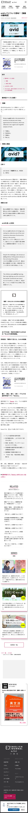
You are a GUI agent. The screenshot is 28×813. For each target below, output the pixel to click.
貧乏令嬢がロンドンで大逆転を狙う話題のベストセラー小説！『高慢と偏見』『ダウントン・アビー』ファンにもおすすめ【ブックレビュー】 (13, 495)
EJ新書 (16, 765)
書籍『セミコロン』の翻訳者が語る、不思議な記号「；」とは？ (13, 503)
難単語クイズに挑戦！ (10, 78)
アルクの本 (18, 768)
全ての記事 (6, 778)
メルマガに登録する (8, 796)
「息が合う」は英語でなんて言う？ (13, 525)
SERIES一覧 (14, 645)
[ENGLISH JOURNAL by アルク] (6, 2)
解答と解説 (8, 83)
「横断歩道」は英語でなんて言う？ (13, 528)
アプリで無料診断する (14, 809)
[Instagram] (14, 754)
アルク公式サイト (19, 782)
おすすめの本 (7, 18)
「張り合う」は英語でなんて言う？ (13, 514)
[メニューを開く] (25, 2)
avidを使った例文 (9, 86)
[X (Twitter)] (17, 754)
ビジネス (6, 768)
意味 (14, 179)
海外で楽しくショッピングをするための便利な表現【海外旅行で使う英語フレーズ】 (13, 538)
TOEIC (5, 765)
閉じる (22, 809)
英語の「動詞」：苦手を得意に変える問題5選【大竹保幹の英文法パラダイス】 (13, 509)
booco (12, 401)
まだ (18, 312)
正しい (2, 109)
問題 (7, 81)
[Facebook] (11, 754)
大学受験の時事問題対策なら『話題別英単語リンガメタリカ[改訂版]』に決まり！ (13, 519)
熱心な (5, 209)
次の (9, 429)
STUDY (2, 18)
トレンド (6, 775)
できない (5, 352)
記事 (4, 320)
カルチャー (6, 772)
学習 (16, 365)
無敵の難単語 (13, 18)
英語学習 (6, 762)
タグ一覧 (3, 653)
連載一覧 (17, 762)
